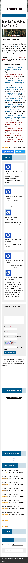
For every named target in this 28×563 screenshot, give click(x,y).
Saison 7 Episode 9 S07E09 (10, 518)
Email (5, 331)
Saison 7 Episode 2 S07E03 (10, 482)
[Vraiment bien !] (6, 147)
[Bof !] (2, 147)
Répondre (10, 173)
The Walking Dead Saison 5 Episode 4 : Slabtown (14, 88)
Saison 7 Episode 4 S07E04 (10, 488)
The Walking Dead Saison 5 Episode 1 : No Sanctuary (14, 68)
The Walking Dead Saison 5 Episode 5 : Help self (14, 94)
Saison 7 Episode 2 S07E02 (10, 476)
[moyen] (4, 147)
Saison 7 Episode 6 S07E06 (10, 500)
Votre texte (7, 315)
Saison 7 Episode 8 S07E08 (10, 512)
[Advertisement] (15, 376)
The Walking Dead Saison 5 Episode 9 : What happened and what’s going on (15, 117)
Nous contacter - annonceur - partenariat (14, 560)
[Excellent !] (7, 147)
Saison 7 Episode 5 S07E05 (10, 494)
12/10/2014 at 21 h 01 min (16, 260)
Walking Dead (8, 217)
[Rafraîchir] (15, 342)
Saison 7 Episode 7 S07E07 (10, 506)
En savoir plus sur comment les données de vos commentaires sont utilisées (13, 363)
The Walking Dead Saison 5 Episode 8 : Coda (14, 111)
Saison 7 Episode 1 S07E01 (10, 470)
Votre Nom (7, 327)
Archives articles (6, 545)
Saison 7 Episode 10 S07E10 (10, 524)
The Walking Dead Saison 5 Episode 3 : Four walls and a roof (14, 82)
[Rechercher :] (14, 550)
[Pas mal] (5, 147)
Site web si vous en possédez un (12, 336)
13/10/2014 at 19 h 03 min (16, 196)
